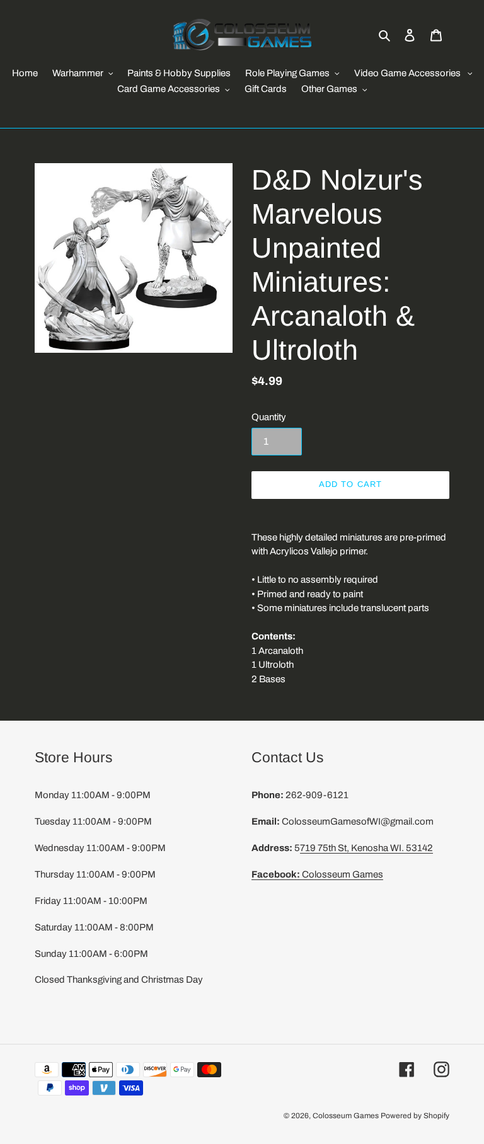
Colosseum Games (317, 874)
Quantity (268, 417)
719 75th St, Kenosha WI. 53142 (366, 848)
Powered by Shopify (415, 1115)
